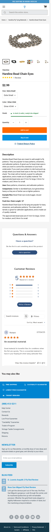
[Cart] (45, 7)
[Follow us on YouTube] (33, 517)
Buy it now (24, 138)
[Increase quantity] (25, 122)
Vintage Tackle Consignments (13, 429)
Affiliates (26, 530)
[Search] (5, 12)
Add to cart (25, 130)
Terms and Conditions (21, 527)
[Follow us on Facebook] (11, 517)
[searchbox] (14, 316)
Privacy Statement (38, 527)
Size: (8, 91)
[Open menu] (4, 7)
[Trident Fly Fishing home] (25, 7)
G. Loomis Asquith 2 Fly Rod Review (23, 480)
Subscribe (9, 465)
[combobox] (36, 322)
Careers (16, 530)
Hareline (5, 70)
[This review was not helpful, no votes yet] (42, 363)
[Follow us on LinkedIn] (38, 517)
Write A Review (25, 304)
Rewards (5, 415)
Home (4, 20)
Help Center (6, 408)
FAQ (33, 530)
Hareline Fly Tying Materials (17, 20)
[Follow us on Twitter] (17, 517)
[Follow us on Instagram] (22, 517)
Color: (9, 102)
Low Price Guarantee (9, 419)
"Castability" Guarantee (10, 422)
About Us (7, 527)
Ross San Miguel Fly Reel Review (22, 487)
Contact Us (6, 412)
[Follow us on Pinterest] (27, 517)
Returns (5, 436)
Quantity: (5, 122)
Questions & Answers (25, 234)
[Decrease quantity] (13, 122)
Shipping (5, 433)
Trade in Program (8, 426)
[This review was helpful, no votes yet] (38, 363)
